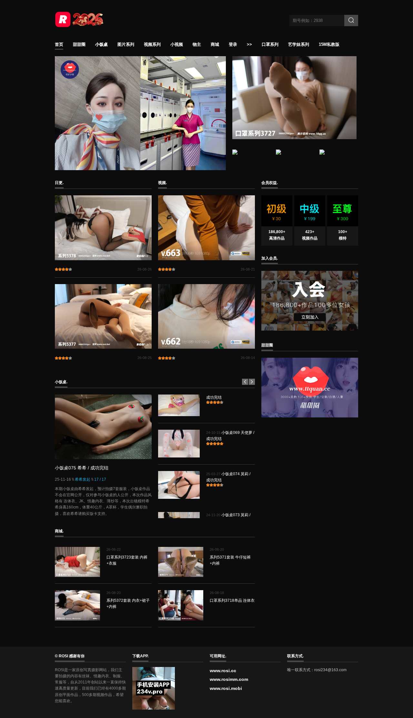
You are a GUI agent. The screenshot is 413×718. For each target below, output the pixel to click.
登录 (233, 44)
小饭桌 (101, 44)
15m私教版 (329, 44)
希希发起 (82, 479)
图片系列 (125, 44)
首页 (59, 44)
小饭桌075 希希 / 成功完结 (81, 467)
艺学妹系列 (298, 44)
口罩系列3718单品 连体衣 (232, 600)
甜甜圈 (79, 44)
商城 (215, 44)
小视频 (176, 44)
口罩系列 (270, 44)
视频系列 (152, 44)
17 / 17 (100, 479)
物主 (197, 44)
